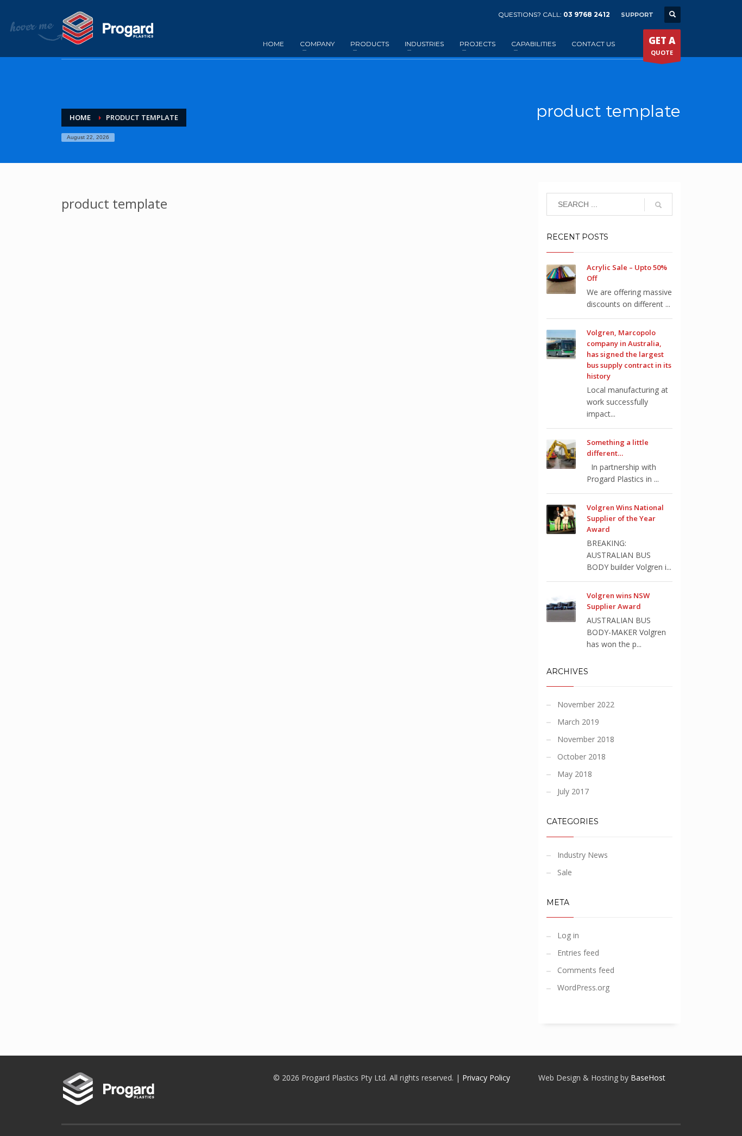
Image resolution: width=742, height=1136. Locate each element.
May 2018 (574, 774)
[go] (658, 204)
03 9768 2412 (586, 14)
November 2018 (585, 739)
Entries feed (578, 952)
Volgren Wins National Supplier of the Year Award (625, 518)
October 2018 (581, 756)
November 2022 (585, 704)
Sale (564, 872)
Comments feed (585, 970)
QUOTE (662, 45)
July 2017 (573, 791)
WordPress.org (583, 987)
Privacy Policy (486, 1077)
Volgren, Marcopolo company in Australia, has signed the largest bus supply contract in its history (629, 354)
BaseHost (648, 1077)
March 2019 (578, 722)
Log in (568, 935)
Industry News (582, 855)
